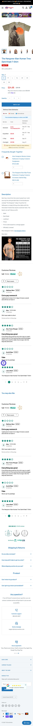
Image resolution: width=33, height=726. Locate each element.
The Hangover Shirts (19, 230)
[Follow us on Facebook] (3, 705)
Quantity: (4, 98)
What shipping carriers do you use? (12, 566)
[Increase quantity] (18, 98)
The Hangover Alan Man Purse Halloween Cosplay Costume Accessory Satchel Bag (21, 175)
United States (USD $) (8, 697)
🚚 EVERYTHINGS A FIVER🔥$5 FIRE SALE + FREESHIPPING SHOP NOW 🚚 (16, 2)
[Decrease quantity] (10, 98)
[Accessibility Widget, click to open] (3, 363)
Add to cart (16, 104)
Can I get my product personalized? (12, 585)
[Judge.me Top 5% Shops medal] (24, 533)
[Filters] (3, 281)
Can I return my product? (9, 579)
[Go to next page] (27, 382)
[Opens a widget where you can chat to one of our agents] (26, 723)
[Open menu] (2, 7)
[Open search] (23, 8)
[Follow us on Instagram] (9, 705)
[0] (30, 8)
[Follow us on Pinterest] (12, 705)
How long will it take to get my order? (13, 560)
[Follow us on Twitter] (6, 705)
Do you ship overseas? (8, 554)
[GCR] (8, 685)
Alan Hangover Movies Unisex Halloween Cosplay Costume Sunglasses (21, 159)
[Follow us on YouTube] (16, 705)
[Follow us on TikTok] (19, 705)
